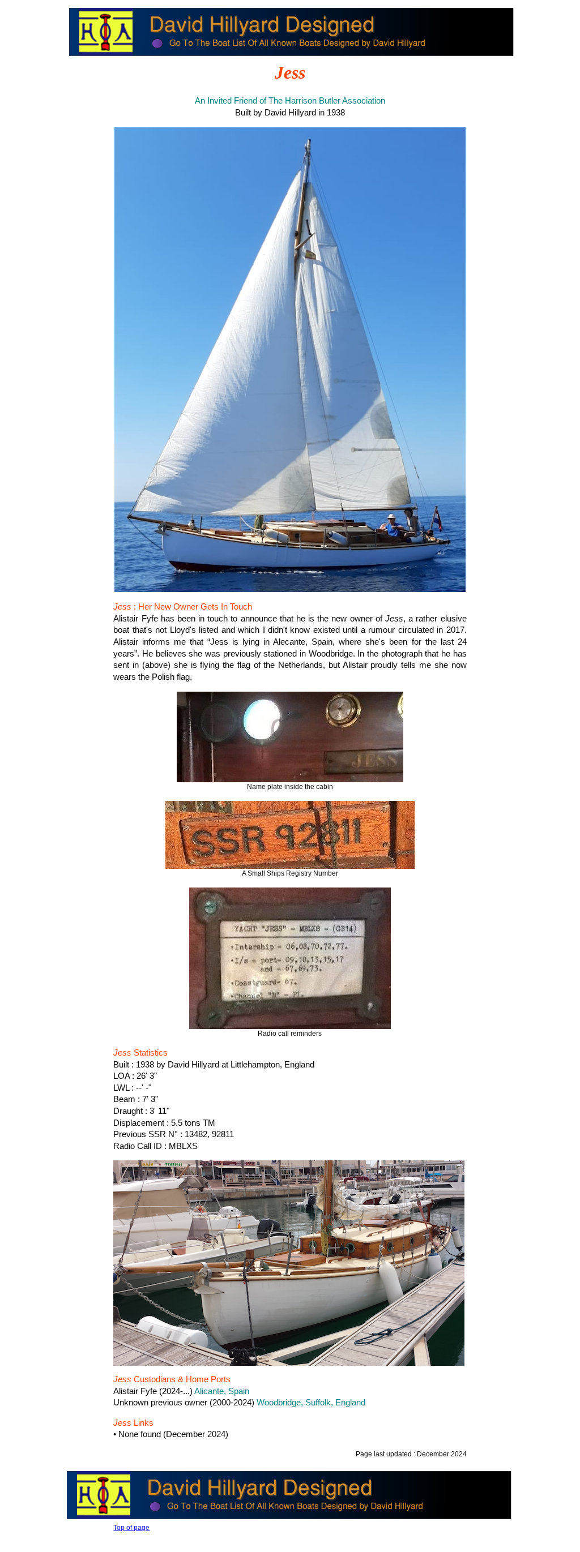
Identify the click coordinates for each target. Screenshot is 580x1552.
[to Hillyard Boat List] (291, 57)
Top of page (131, 1528)
